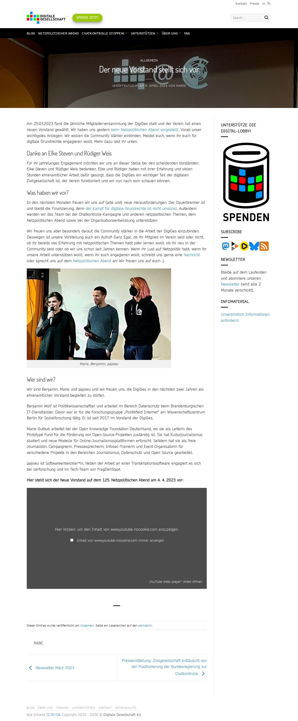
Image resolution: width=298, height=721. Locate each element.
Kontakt (241, 3)
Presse (254, 3)
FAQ (187, 33)
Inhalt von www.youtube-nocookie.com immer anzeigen (120, 540)
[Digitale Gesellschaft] (46, 18)
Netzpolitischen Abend (92, 260)
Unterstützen (143, 33)
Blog (31, 33)
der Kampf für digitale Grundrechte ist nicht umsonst (131, 208)
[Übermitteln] (266, 18)
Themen (62, 708)
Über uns (170, 33)
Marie (181, 86)
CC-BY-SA (53, 715)
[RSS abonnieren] (269, 3)
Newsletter (230, 284)
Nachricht (192, 254)
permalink (145, 625)
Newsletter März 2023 (54, 667)
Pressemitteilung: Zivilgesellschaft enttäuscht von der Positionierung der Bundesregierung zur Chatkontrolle (164, 667)
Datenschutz (125, 708)
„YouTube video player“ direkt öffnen (175, 582)
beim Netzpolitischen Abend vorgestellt (145, 129)
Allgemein (149, 60)
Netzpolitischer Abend (58, 33)
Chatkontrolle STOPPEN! (103, 33)
